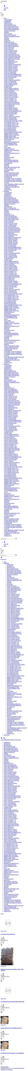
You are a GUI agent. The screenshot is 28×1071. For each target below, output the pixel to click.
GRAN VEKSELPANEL (13, 663)
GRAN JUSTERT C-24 (13, 643)
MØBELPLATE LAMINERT (14, 694)
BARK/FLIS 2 (10, 733)
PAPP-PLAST (10, 695)
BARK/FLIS (10, 566)
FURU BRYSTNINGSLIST (14, 590)
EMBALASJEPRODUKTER (14, 580)
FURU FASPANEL (12, 591)
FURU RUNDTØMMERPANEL (15, 618)
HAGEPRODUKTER (12, 673)
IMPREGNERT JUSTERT (13, 677)
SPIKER (9, 715)
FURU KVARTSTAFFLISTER (15, 600)
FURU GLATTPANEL (13, 597)
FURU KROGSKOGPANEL (14, 598)
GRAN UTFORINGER (13, 661)
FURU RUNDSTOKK (13, 616)
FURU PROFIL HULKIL (13, 612)
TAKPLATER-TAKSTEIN (14, 718)
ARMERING (10, 564)
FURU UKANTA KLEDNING (15, 623)
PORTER (9, 699)
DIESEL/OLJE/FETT (12, 574)
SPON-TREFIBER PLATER (14, 716)
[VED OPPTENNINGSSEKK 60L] (8, 929)
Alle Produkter (8, 19)
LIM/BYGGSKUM (12, 692)
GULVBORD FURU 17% (13, 666)
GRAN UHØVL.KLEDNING (14, 660)
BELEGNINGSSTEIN (12, 569)
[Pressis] (1, 3)
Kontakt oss (7, 364)
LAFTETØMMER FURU (13, 688)
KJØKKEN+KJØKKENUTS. (14, 685)
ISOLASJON (10, 684)
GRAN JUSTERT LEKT (13, 645)
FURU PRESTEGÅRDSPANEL (15, 608)
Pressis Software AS (19, 1068)
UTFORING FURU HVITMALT (15, 722)
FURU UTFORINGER (13, 625)
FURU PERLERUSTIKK (13, 605)
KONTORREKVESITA (13, 687)
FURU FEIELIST (11, 593)
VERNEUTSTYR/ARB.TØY (14, 730)
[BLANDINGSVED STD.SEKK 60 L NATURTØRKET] (4, 1048)
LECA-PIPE (10, 691)
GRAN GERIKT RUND (13, 639)
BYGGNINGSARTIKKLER (14, 573)
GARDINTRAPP (11, 629)
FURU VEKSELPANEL (13, 626)
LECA (8, 690)
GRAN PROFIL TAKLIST (14, 653)
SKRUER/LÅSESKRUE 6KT (14, 711)
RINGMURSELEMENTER (14, 705)
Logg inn (6, 7)
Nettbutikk (6, 191)
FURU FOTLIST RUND (13, 594)
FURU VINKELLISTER (13, 628)
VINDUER (10, 732)
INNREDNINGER (11, 683)
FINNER (9, 583)
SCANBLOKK (11, 706)
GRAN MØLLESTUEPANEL (14, 647)
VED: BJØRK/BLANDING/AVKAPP (16, 728)
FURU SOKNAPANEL (13, 621)
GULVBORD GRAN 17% (13, 668)
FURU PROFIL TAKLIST (13, 614)
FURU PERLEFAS (12, 604)
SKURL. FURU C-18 (12, 712)
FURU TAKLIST (11, 622)
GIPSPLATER (10, 630)
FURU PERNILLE (12, 607)
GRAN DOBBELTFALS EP (14, 633)
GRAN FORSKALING (13, 636)
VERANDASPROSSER (13, 729)
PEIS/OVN (10, 698)
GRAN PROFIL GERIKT (13, 652)
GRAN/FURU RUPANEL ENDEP (16, 664)
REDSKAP (10, 702)
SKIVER (9, 709)
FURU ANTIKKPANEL (13, 587)
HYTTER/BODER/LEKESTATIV (15, 675)
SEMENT (9, 708)
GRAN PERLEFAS (12, 649)
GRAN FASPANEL (12, 635)
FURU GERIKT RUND (13, 595)
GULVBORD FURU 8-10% (14, 667)
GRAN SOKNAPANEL (13, 657)
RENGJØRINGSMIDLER (13, 704)
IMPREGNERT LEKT (12, 680)
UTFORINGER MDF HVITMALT (16, 725)
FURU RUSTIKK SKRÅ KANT (15, 619)
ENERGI (9, 581)
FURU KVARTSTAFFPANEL (15, 601)
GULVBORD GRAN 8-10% (14, 670)
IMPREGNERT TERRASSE (14, 681)
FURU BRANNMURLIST (14, 588)
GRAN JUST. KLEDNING (14, 640)
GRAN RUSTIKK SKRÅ (13, 656)
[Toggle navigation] (2, 15)
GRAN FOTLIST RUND (13, 638)
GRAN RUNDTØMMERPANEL (15, 654)
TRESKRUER (10, 721)
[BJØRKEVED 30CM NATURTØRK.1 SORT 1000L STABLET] (7, 964)
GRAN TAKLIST (11, 659)
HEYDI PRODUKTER (13, 674)
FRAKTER (10, 584)
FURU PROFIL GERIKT (13, 611)
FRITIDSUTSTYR (12, 585)
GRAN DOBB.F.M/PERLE (14, 632)
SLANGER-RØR (11, 713)
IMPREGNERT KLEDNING (14, 678)
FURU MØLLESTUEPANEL (14, 602)
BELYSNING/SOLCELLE (14, 570)
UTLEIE (9, 726)
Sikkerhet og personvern (7, 1069)
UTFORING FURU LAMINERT (15, 723)
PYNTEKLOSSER (12, 701)
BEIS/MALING (11, 567)
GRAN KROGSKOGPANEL (14, 646)
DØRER (9, 576)
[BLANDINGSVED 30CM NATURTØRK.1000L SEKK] (8, 997)
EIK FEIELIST (11, 577)
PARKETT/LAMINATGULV (14, 697)
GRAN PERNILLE (12, 650)
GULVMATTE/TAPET (13, 671)
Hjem (5, 18)
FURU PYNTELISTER (13, 615)
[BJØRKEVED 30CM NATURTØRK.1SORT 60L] (4, 1023)
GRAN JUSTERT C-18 (13, 642)
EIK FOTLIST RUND (12, 578)
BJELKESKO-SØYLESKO (14, 571)
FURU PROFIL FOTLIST (13, 609)
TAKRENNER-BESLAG (13, 719)
